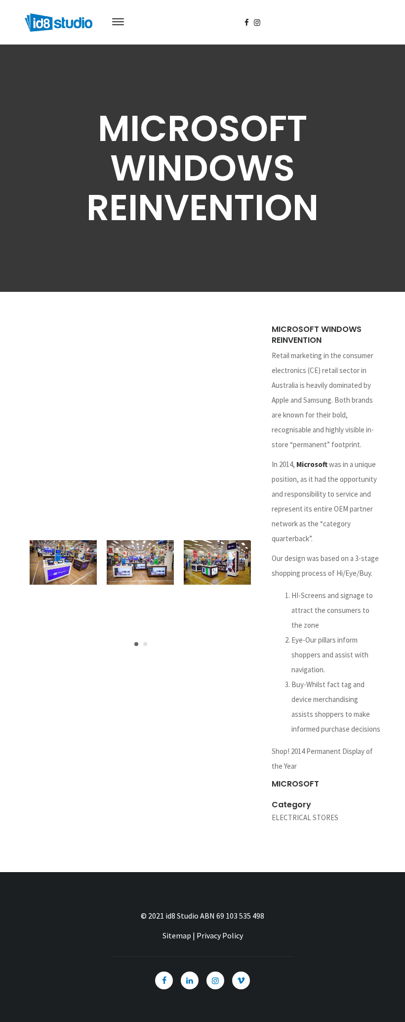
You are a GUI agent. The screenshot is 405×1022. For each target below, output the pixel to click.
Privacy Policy (220, 935)
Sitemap (176, 935)
